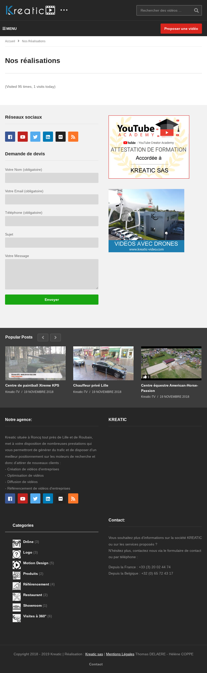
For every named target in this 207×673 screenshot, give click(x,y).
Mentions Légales (120, 654)
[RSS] (73, 137)
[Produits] (17, 576)
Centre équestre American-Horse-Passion (169, 387)
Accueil (10, 41)
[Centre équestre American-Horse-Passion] (171, 363)
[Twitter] (35, 137)
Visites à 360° (35, 616)
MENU (11, 29)
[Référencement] (17, 586)
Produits (31, 574)
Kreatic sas (94, 654)
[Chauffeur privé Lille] (103, 363)
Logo (28, 552)
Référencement (36, 584)
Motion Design (36, 563)
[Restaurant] (17, 597)
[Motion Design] (17, 565)
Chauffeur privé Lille (90, 385)
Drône (29, 542)
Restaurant (33, 595)
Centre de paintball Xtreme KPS (32, 385)
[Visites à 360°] (17, 618)
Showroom (33, 605)
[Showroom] (17, 607)
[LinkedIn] (48, 137)
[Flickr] (61, 137)
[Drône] (17, 544)
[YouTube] (23, 137)
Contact (96, 664)
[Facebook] (10, 137)
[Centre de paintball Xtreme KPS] (35, 363)
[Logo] (17, 554)
